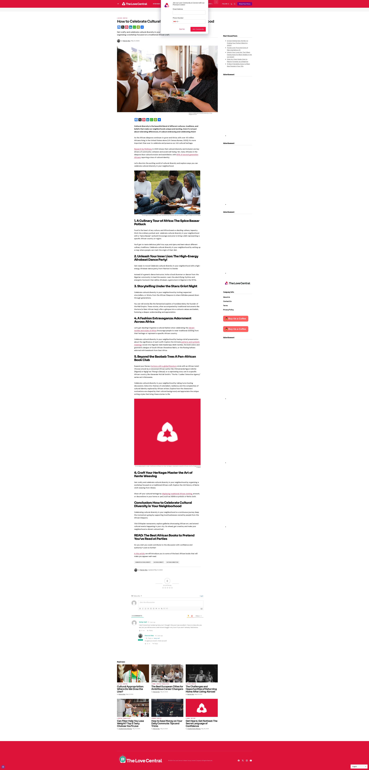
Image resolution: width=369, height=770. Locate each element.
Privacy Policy (228, 310)
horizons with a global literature (164, 366)
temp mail (157, 638)
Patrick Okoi (149, 635)
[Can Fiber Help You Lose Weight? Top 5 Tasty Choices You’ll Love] (133, 708)
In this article (139, 553)
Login (201, 596)
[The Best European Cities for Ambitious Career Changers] (167, 673)
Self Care (193, 718)
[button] (118, 4)
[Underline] (145, 608)
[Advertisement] (241, 107)
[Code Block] (159, 608)
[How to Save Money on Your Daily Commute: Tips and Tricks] (167, 708)
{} (164, 608)
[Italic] (142, 608)
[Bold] (140, 608)
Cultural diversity (158, 562)
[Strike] (148, 608)
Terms (225, 306)
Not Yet (181, 29)
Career (154, 684)
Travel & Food (165, 684)
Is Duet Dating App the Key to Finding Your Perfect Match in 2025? (237, 43)
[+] (167, 608)
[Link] (161, 608)
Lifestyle (125, 18)
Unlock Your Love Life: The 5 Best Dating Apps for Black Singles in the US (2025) (239, 54)
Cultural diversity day (172, 562)
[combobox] (176, 21)
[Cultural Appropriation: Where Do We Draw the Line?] (133, 673)
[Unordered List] (153, 608)
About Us (226, 297)
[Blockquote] (156, 608)
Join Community (198, 29)
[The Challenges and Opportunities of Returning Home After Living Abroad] (202, 673)
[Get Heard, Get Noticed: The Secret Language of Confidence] (202, 708)
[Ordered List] (151, 608)
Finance (154, 718)
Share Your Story (244, 4)
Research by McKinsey (143, 149)
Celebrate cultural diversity (142, 562)
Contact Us (227, 301)
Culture (120, 18)
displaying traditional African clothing (177, 494)
